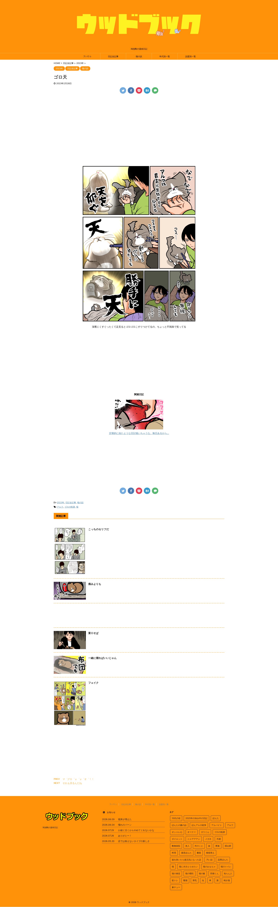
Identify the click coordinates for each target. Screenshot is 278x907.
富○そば (93, 633)
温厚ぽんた (223, 859)
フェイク (93, 682)
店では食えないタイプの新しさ (134, 841)
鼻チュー (176, 887)
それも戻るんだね (72, 783)
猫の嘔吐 (189, 873)
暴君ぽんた (186, 852)
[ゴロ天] (147, 90)
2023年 (60, 502)
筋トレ (175, 880)
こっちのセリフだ (98, 529)
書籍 (199, 852)
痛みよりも (94, 584)
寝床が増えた (125, 819)
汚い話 (209, 859)
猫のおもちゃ (209, 866)
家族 (217, 846)
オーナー (191, 832)
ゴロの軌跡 (70, 507)
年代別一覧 (164, 56)
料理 (174, 852)
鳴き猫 (227, 880)
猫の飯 (202, 873)
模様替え (210, 852)
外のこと (199, 846)
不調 (219, 839)
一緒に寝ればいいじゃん (102, 658)
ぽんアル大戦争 (199, 825)
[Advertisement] (139, 120)
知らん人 (228, 873)
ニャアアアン (193, 839)
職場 (185, 880)
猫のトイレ (226, 866)
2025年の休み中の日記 (196, 818)
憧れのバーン (125, 824)
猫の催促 (176, 873)
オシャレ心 (177, 832)
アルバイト (216, 825)
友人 (187, 846)
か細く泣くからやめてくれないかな (136, 830)
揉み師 (228, 846)
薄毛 (195, 880)
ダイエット (177, 839)
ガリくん (205, 832)
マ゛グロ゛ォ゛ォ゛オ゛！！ (78, 779)
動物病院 (176, 846)
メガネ (208, 839)
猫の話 (139, 56)
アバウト (87, 56)
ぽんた (216, 818)
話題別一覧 (190, 56)
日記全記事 (113, 56)
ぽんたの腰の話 (179, 825)
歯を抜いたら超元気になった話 (186, 859)
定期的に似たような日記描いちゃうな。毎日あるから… (139, 433)
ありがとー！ (125, 835)
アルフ (60, 507)
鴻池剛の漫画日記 (50, 827)
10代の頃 (176, 818)
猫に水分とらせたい (188, 866)
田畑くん (214, 873)
